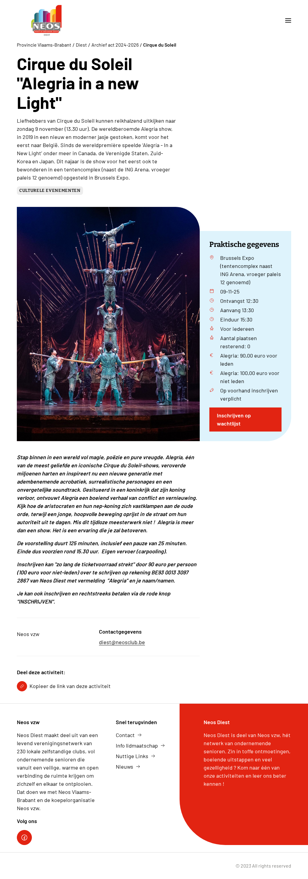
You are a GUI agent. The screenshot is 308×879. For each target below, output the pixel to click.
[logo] (46, 20)
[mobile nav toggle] (285, 20)
